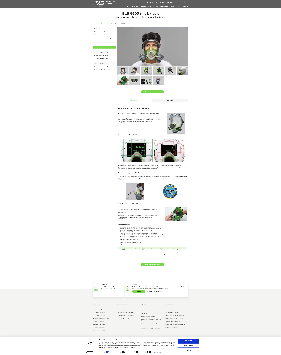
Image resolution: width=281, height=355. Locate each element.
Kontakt (185, 6)
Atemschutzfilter (146, 6)
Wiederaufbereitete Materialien (172, 327)
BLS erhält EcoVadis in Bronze (172, 309)
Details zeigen (157, 352)
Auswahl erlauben (188, 345)
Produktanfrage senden (152, 92)
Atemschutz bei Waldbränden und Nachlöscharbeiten (149, 324)
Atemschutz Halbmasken (100, 41)
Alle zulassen (188, 340)
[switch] (122, 352)
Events (173, 6)
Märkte (155, 6)
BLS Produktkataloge (99, 28)
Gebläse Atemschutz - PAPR (101, 66)
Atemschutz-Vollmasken (107, 23)
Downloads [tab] (170, 100)
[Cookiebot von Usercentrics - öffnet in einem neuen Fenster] (89, 352)
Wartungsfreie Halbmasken (101, 44)
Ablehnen (188, 350)
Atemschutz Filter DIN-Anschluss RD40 (125, 309)
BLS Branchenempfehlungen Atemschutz (150, 328)
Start (126, 6)
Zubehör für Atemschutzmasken (102, 69)
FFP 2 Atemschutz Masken (101, 31)
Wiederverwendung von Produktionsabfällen (175, 324)
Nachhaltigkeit (164, 6)
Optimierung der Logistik (170, 330)
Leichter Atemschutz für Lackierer (148, 309)
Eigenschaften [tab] (134, 100)
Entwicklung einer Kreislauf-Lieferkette (174, 318)
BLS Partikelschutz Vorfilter (123, 318)
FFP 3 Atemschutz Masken (101, 34)
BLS (179, 6)
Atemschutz (134, 6)
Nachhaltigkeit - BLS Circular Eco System (174, 315)
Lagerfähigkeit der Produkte (171, 312)
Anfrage (183, 2)
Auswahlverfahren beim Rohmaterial (173, 321)
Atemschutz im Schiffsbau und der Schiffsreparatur (149, 313)
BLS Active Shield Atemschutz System (103, 38)
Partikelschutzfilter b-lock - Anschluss (125, 315)
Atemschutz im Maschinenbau (148, 316)
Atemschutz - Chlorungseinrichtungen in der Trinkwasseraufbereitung (151, 320)
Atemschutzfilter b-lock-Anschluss (125, 312)
